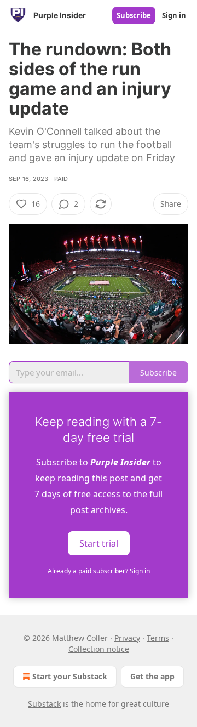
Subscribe (134, 15)
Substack (44, 703)
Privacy (127, 638)
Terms (158, 638)
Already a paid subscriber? (99, 571)
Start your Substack (69, 676)
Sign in (174, 15)
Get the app (152, 676)
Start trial (98, 543)
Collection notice (98, 649)
